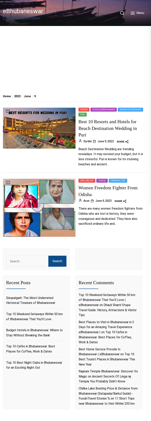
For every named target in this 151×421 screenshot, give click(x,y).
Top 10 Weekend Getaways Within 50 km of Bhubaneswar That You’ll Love (34, 316)
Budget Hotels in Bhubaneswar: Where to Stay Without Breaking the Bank (34, 332)
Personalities (118, 181)
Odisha (102, 181)
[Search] (122, 13)
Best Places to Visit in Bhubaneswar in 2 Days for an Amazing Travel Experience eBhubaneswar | (106, 327)
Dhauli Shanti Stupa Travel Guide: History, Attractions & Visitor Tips (108, 310)
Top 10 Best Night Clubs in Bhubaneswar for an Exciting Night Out (34, 365)
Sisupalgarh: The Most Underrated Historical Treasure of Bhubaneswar (30, 300)
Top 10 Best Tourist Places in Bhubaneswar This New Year (107, 359)
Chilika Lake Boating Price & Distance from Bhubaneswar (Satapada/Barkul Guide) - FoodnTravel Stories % (108, 393)
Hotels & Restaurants (103, 109)
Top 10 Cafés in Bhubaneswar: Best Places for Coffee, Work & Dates (30, 348)
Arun (86, 200)
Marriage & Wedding (130, 109)
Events (83, 109)
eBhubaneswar (23, 11)
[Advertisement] (75, 55)
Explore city (86, 181)
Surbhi (87, 141)
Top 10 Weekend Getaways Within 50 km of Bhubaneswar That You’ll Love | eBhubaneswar (107, 300)
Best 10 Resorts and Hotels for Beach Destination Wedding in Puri (107, 128)
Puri (82, 114)
